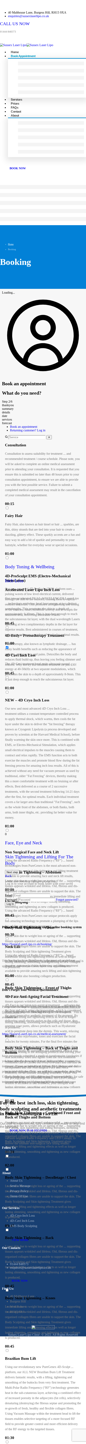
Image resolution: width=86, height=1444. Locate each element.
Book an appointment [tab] (23, 426)
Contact (16, 111)
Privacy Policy (19, 1191)
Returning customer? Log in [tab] (27, 430)
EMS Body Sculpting (23, 1226)
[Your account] (43, 375)
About (15, 115)
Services (16, 99)
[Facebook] (14, 1163)
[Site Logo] (26, 45)
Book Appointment (23, 56)
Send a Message (20, 1185)
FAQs (14, 107)
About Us (16, 1180)
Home (15, 52)
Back (8, 876)
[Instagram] (6, 1163)
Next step (12, 872)
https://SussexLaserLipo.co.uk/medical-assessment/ (34, 1034)
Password (11, 899)
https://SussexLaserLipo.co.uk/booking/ (27, 944)
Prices (15, 103)
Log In (10, 903)
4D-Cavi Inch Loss (22, 1220)
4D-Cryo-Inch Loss (22, 1215)
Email (9, 895)
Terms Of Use (19, 1196)
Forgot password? (67, 899)
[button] (43, 567)
